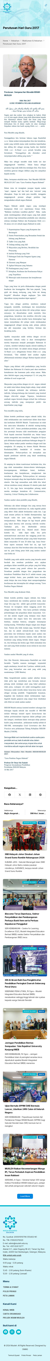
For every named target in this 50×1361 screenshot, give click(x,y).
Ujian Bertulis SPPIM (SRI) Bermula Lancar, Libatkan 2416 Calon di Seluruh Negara (24, 1109)
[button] (9, 795)
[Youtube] (18, 1332)
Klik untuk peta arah (12, 1255)
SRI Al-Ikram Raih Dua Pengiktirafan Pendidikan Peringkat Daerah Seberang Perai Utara (25, 983)
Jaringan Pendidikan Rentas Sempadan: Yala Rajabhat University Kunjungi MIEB (23, 1046)
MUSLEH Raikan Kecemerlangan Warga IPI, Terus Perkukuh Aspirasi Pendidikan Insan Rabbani (25, 1172)
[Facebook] (5, 1332)
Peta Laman (8, 1296)
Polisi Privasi (9, 1291)
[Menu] (46, 5)
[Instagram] (12, 1332)
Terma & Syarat (11, 1287)
